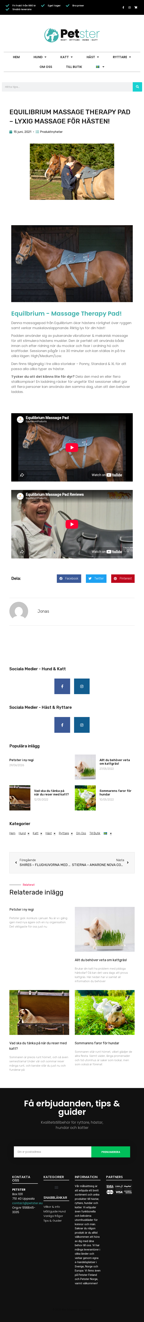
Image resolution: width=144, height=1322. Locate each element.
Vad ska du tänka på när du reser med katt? (51, 792)
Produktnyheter (51, 132)
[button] (69, 578)
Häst (91, 57)
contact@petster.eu (27, 1203)
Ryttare (120, 57)
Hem (16, 57)
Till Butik (74, 67)
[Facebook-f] (123, 7)
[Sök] (137, 87)
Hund (38, 57)
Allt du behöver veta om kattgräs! (115, 761)
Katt (64, 57)
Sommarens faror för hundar (97, 1043)
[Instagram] (129, 7)
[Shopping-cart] (135, 7)
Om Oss (46, 67)
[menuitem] (100, 67)
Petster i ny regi (21, 760)
